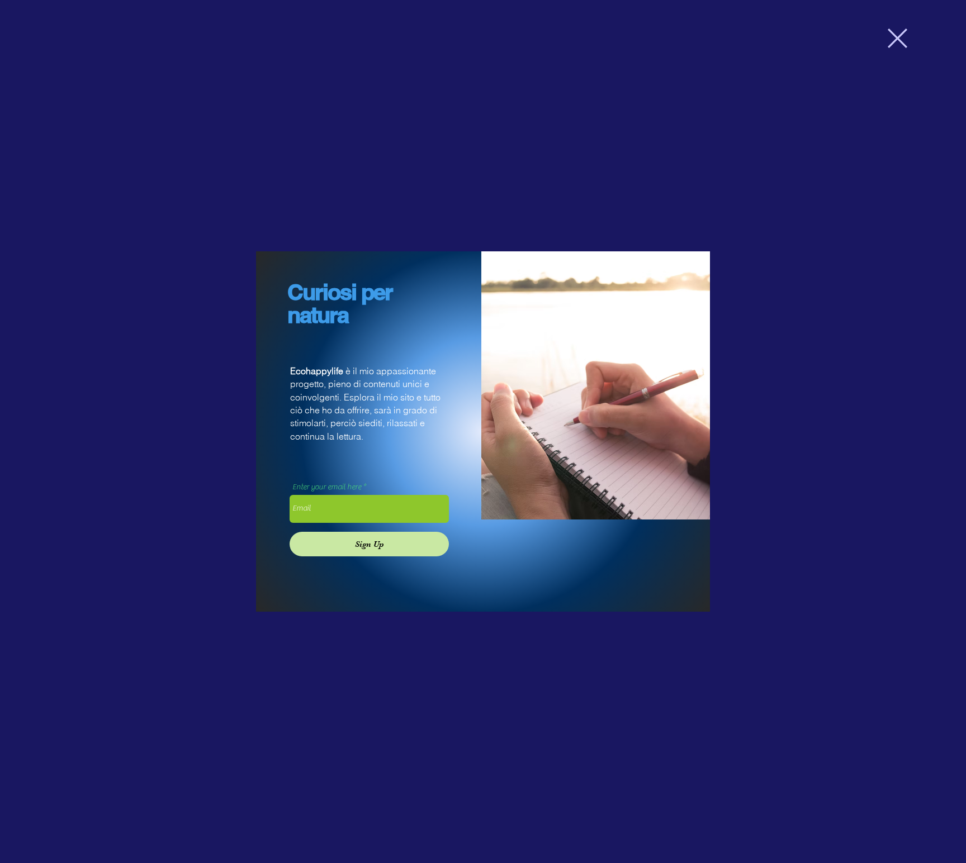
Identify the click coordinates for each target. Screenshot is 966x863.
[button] (897, 38)
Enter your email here (326, 487)
